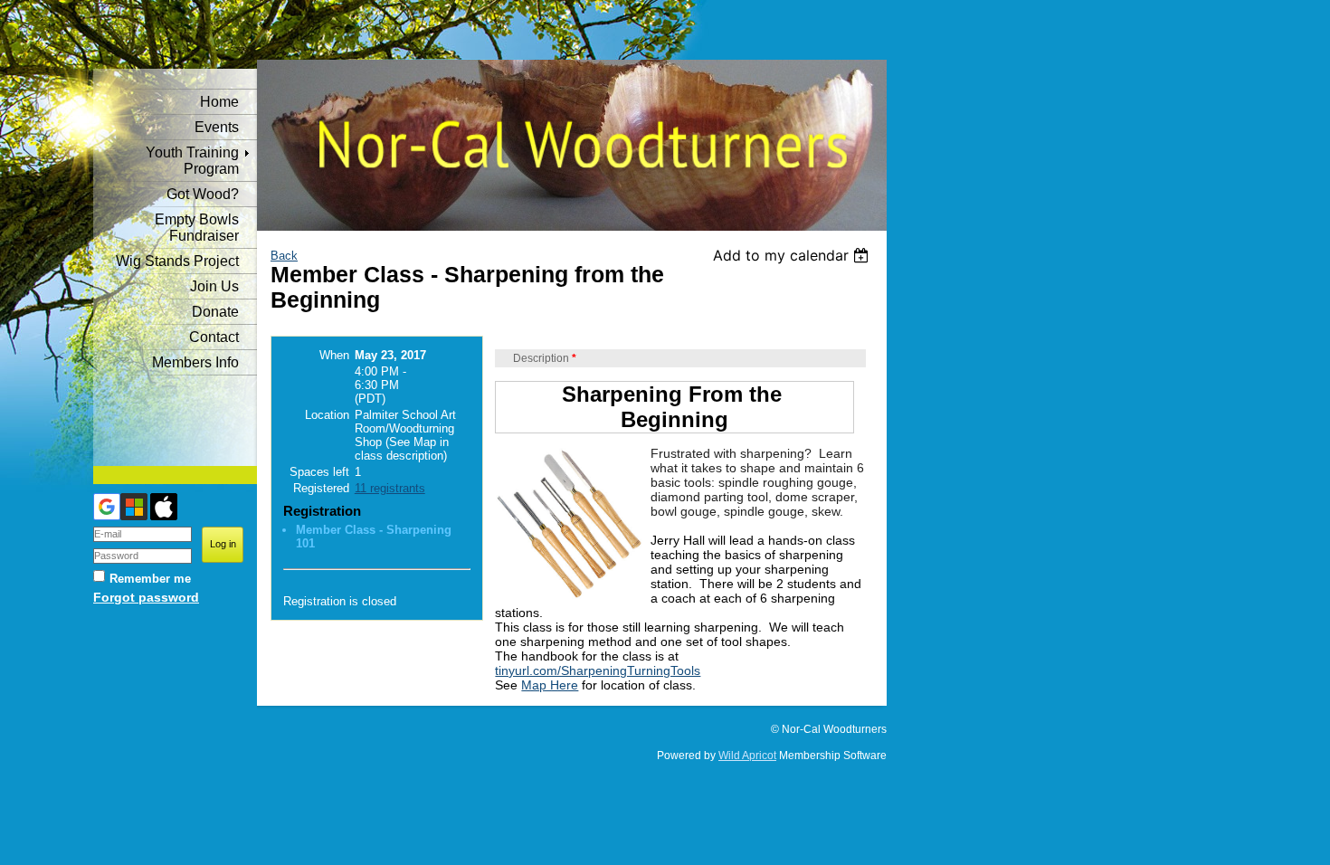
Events (217, 127)
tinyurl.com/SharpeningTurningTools (597, 670)
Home (219, 101)
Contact (214, 337)
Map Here (549, 685)
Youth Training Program (192, 160)
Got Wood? (202, 194)
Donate (215, 311)
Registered (321, 488)
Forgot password (146, 597)
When (334, 355)
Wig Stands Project (177, 261)
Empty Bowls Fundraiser (197, 227)
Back (284, 255)
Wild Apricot (747, 755)
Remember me (150, 578)
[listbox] (793, 255)
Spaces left (319, 472)
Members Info (195, 362)
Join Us (214, 286)
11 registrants (390, 488)
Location (327, 415)
